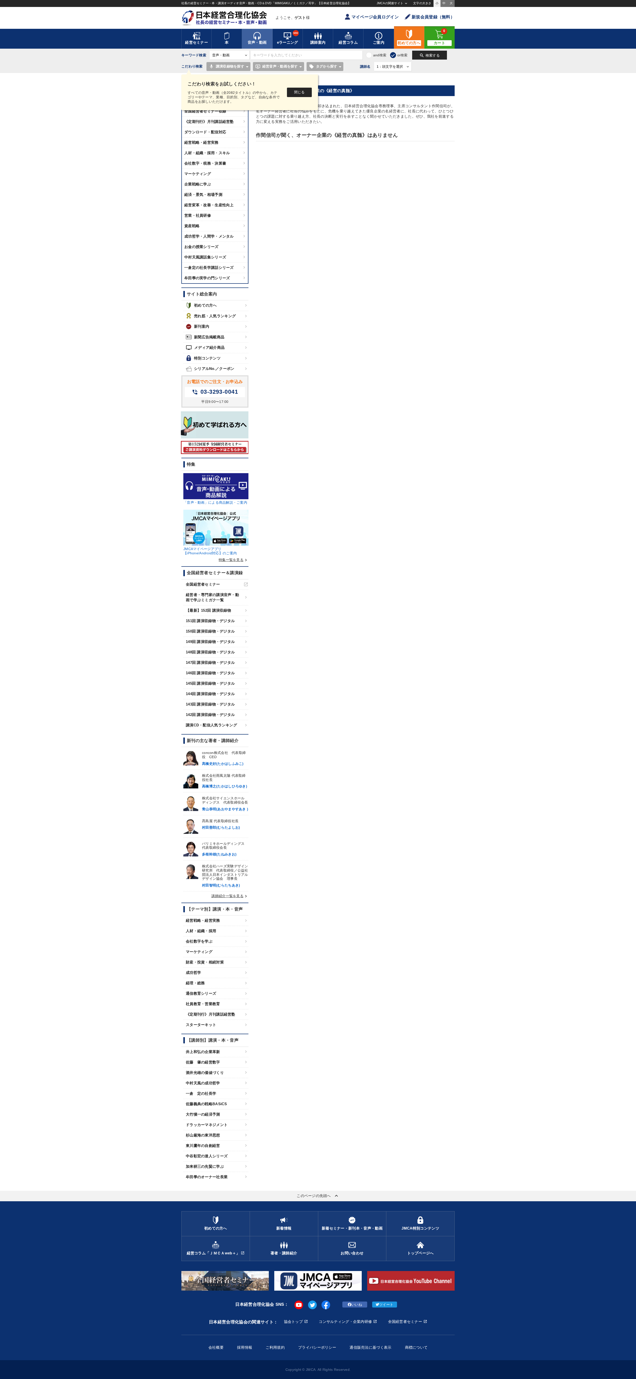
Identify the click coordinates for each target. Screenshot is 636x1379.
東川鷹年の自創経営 (203, 1145)
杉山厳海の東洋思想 (203, 1135)
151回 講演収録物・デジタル (210, 621)
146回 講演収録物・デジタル (210, 673)
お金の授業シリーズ (201, 247)
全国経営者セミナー (203, 584)
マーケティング (197, 174)
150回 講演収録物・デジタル (210, 631)
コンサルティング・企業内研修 (345, 1321)
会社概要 (216, 1347)
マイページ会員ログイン (375, 17)
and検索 (379, 55)
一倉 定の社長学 (201, 1093)
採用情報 (244, 1347)
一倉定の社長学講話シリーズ (209, 267)
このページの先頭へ (318, 1196)
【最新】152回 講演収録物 (208, 610)
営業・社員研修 (197, 215)
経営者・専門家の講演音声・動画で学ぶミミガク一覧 (212, 597)
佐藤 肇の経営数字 (203, 1062)
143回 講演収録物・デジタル (210, 704)
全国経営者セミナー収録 (205, 111)
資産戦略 (191, 226)
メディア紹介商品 (205, 348)
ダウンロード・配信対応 (205, 132)
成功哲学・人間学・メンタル (209, 236)
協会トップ (293, 1321)
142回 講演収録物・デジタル (210, 714)
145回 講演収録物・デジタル (210, 683)
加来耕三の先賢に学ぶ (205, 1166)
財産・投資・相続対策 (205, 962)
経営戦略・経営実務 (201, 142)
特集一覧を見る (233, 560)
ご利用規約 (275, 1347)
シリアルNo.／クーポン (214, 368)
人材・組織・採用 (201, 931)
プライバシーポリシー (317, 1347)
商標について (416, 1347)
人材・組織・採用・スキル (207, 153)
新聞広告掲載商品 (209, 337)
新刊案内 (201, 326)
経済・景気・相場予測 (203, 194)
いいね (356, 1305)
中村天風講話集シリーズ (205, 257)
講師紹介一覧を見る (229, 896)
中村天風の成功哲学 (203, 1083)
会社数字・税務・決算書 (205, 163)
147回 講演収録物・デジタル (210, 662)
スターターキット (201, 1025)
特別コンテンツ (207, 358)
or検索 (402, 55)
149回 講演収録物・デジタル (210, 641)
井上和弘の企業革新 (203, 1052)
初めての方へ (205, 305)
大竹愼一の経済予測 (203, 1114)
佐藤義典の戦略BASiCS (206, 1104)
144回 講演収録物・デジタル (210, 694)
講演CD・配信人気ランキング (211, 725)
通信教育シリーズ (201, 993)
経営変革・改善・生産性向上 (209, 205)
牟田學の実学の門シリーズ (207, 278)
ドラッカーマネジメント (207, 1125)
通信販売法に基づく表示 (370, 1347)
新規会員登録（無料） (433, 17)
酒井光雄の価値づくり (205, 1072)
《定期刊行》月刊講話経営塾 (209, 121)
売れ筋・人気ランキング (215, 316)
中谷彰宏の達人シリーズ (207, 1156)
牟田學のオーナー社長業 (207, 1177)
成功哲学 (193, 972)
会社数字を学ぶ (199, 941)
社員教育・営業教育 (203, 1004)
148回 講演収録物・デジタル (210, 652)
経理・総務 (195, 983)
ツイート (386, 1305)
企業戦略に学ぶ (197, 184)
